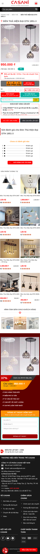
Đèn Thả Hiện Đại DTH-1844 (30, 228)
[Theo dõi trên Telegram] (13, 538)
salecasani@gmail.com (17, 468)
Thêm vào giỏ (32, 90)
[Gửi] (36, 9)
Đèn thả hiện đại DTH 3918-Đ (30, 295)
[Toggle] (10, 162)
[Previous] (3, 323)
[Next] (36, 323)
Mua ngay (10, 94)
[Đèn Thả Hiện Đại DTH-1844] (30, 216)
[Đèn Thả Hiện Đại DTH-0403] (30, 184)
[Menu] (3, 3)
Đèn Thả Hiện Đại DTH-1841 (9, 294)
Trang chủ (5, 15)
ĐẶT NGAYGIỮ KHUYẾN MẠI (29, 83)
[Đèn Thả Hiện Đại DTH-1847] (9, 184)
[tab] (10, 121)
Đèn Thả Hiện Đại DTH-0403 (30, 195)
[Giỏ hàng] (36, 3)
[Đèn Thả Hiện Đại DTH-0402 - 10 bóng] (9, 248)
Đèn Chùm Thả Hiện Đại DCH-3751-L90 (29, 261)
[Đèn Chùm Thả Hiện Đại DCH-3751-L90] (30, 248)
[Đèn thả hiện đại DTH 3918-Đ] (30, 282)
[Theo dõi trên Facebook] (3, 538)
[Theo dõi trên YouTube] (8, 538)
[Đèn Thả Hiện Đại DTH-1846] (9, 216)
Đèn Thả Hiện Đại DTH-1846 (9, 228)
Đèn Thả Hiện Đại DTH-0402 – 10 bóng (9, 261)
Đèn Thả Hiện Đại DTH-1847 (9, 195)
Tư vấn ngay (30, 94)
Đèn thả (15, 15)
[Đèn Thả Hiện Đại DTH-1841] (9, 282)
